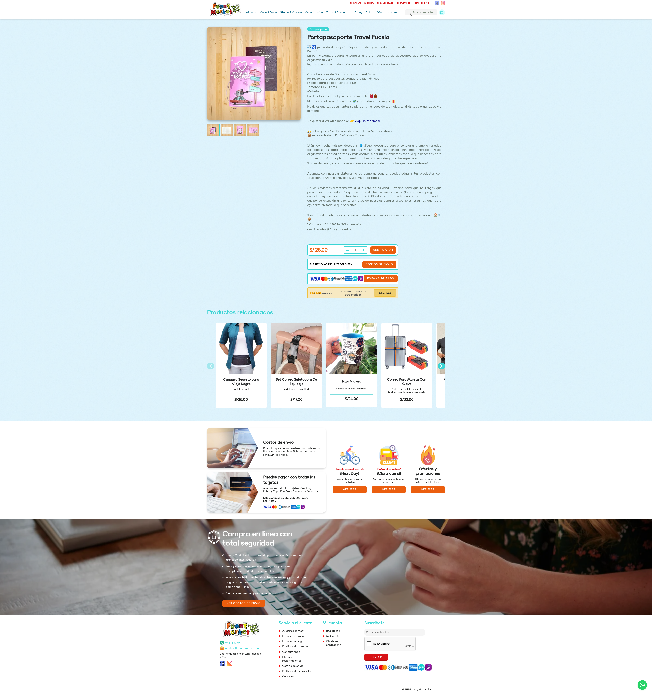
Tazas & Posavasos (338, 12)
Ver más (350, 489)
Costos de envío (421, 3)
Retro (369, 12)
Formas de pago (385, 3)
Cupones (288, 676)
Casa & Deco (268, 12)
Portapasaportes (318, 29)
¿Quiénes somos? (293, 631)
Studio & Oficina (291, 12)
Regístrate (355, 3)
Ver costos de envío (244, 603)
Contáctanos (403, 3)
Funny (358, 12)
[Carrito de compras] (442, 12)
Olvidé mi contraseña (333, 643)
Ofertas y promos (388, 12)
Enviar (376, 657)
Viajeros (251, 12)
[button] (441, 366)
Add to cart (383, 250)
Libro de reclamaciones (291, 658)
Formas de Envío (293, 636)
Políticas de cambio (295, 646)
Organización (314, 12)
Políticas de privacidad (297, 671)
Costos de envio (379, 264)
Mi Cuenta (369, 3)
